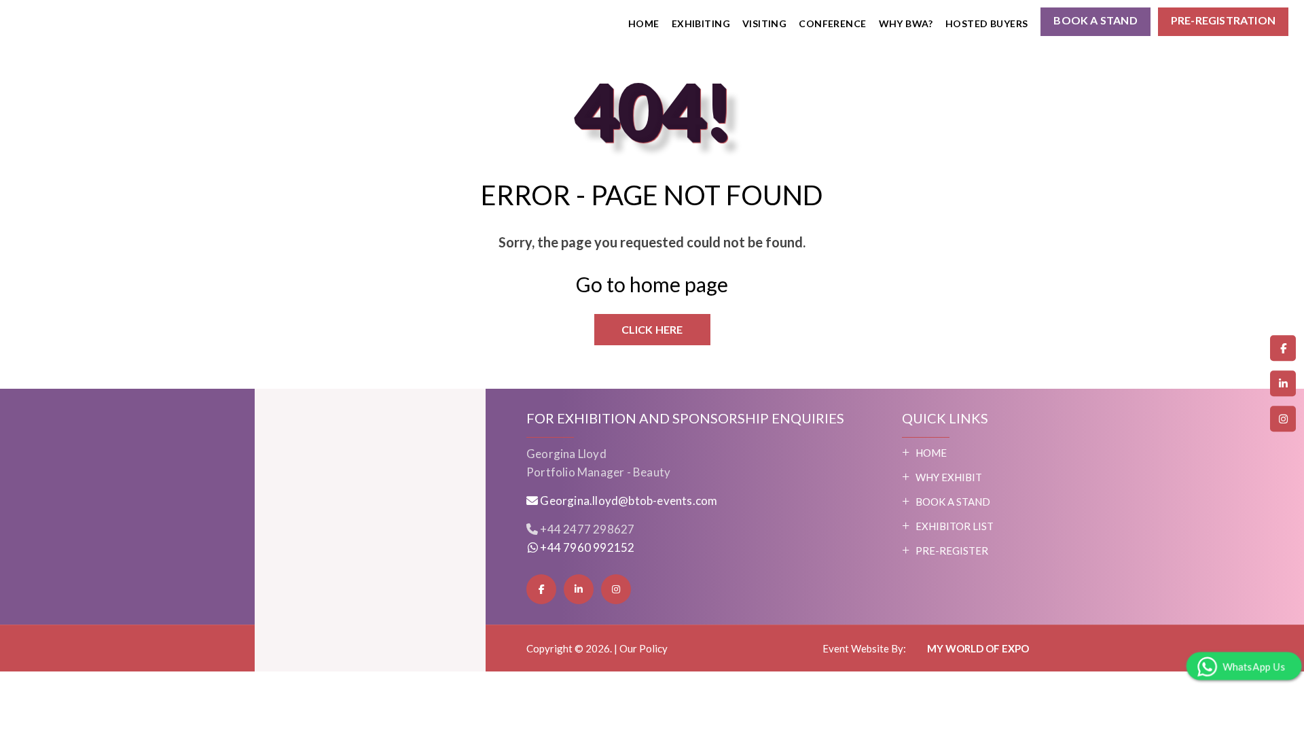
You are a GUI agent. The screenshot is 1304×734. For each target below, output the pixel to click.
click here (652, 329)
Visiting (764, 23)
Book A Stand (953, 501)
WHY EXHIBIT (949, 477)
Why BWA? (906, 23)
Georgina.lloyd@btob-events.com (628, 500)
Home (643, 23)
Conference (832, 23)
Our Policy (643, 648)
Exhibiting (701, 23)
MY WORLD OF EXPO (977, 648)
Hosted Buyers (986, 23)
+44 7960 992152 (586, 547)
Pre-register (952, 550)
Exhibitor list (955, 526)
